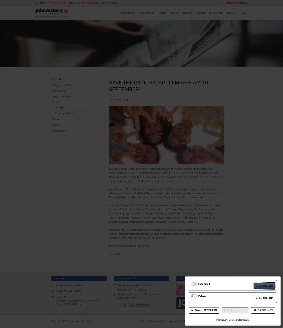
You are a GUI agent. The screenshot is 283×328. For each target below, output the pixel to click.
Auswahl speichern (204, 310)
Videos (202, 296)
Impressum (221, 320)
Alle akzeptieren (235, 310)
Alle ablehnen (263, 310)
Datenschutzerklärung (239, 320)
